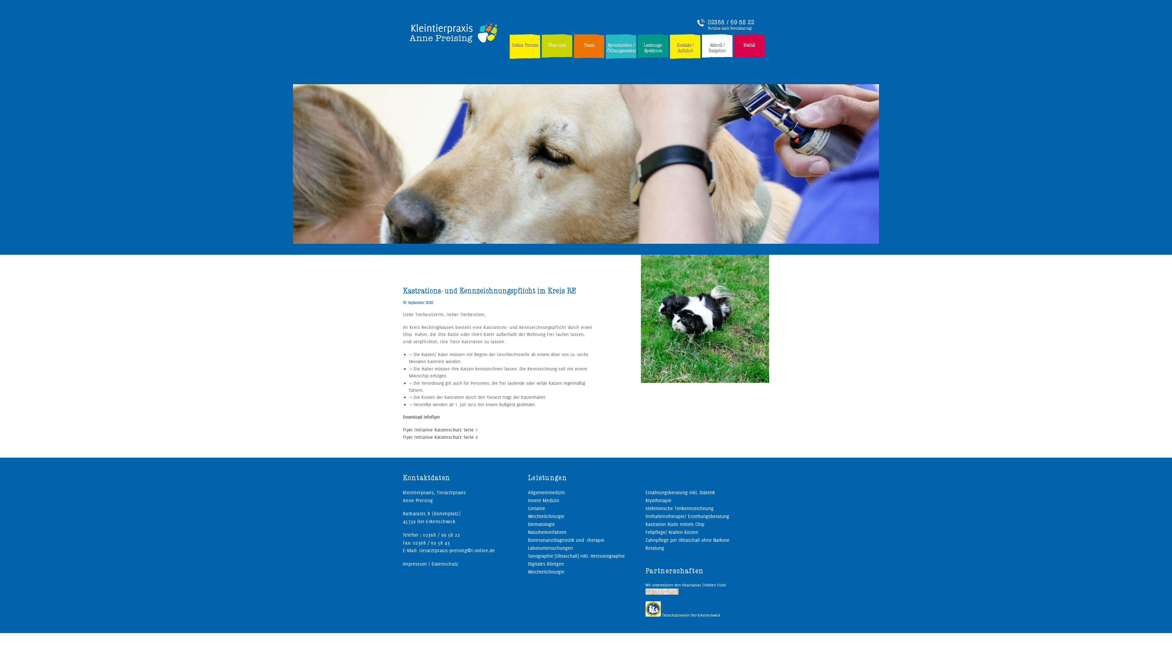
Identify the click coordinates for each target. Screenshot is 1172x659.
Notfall (749, 45)
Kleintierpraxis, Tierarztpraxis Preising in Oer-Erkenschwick (453, 32)
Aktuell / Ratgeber (717, 48)
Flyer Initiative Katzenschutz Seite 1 (440, 430)
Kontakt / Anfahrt (685, 48)
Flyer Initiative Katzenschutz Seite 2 (440, 437)
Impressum (415, 564)
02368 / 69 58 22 (731, 22)
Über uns (557, 45)
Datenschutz (445, 564)
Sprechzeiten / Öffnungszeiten (621, 48)
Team (589, 45)
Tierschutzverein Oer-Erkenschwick (691, 615)
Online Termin (525, 45)
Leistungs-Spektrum (653, 48)
